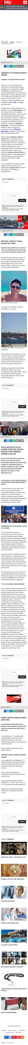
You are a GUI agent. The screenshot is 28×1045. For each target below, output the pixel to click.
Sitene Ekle (18, 1032)
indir (14, 102)
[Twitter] (8, 66)
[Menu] (25, 2)
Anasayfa (3, 1030)
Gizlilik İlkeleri (22, 1030)
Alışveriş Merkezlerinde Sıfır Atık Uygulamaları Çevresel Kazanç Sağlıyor (17, 7)
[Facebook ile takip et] (6, 1037)
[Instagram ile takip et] (18, 1037)
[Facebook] (5, 66)
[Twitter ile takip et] (10, 1037)
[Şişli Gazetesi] (7, 2)
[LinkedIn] (11, 66)
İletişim (15, 1030)
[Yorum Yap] (22, 66)
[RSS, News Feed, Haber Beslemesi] (22, 1037)
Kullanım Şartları (10, 1032)
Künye (9, 1030)
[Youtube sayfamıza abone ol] (14, 1037)
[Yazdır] (19, 66)
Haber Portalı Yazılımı (9, 1042)
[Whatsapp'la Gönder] (14, 66)
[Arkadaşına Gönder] (16, 66)
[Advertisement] (14, 25)
